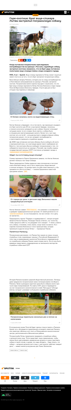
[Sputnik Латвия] (8, 13)
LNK (25, 171)
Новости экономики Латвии (31, 373)
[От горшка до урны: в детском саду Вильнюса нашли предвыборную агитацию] (35, 186)
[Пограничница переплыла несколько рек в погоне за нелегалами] (35, 304)
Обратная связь (41, 390)
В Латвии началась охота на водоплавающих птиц (32, 117)
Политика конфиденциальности (36, 388)
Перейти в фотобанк (28, 57)
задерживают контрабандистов (21, 152)
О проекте (4, 388)
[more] (59, 120)
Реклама (34, 390)
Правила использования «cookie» (55, 388)
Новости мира (23, 350)
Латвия (17, 373)
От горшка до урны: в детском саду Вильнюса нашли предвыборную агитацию (34, 200)
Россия (62, 373)
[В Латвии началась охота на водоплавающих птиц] (35, 104)
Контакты (10, 388)
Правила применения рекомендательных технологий (16, 390)
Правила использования (20, 388)
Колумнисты (53, 373)
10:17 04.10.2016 (14, 24)
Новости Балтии (14, 350)
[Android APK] (6, 395)
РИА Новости (31, 210)
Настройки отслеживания (54, 390)
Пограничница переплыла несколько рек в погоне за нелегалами (34, 318)
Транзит (45, 373)
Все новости (5, 373)
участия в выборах (16, 214)
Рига (12, 373)
